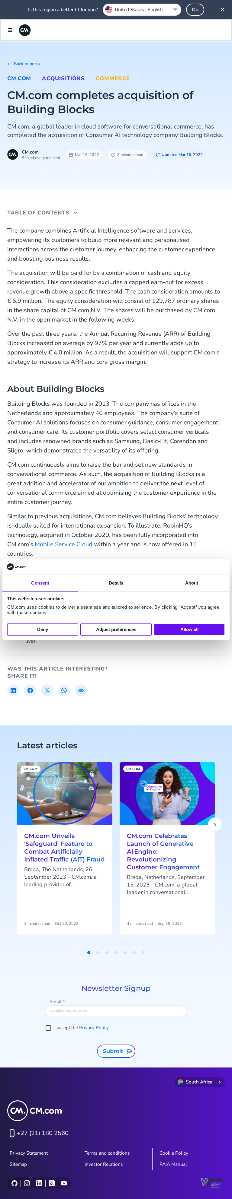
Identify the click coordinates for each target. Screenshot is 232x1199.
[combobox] (142, 10)
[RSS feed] (51, 1183)
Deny (42, 629)
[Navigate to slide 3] (106, 952)
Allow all (189, 629)
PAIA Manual (173, 1164)
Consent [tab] (40, 582)
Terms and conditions (107, 1153)
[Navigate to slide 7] (143, 952)
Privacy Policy (94, 1027)
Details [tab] (116, 582)
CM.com (19, 78)
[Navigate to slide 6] (134, 952)
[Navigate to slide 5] (125, 952)
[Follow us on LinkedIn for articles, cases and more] (39, 1183)
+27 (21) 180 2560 (43, 1133)
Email (57, 1001)
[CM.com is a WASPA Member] (213, 1183)
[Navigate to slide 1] (88, 952)
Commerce (113, 78)
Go (195, 9)
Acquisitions (63, 78)
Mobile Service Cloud (63, 544)
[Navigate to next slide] (215, 824)
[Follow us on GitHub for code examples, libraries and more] (14, 1183)
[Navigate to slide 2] (97, 952)
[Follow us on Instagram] (27, 1183)
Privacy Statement (29, 1153)
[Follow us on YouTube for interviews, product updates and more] (64, 1183)
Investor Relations (104, 1164)
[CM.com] (25, 30)
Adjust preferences (116, 629)
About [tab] (191, 582)
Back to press (27, 64)
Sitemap (18, 1164)
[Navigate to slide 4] (116, 952)
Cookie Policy (174, 1153)
